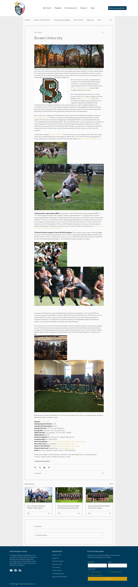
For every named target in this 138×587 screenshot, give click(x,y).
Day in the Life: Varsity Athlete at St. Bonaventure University (68, 507)
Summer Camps (57, 564)
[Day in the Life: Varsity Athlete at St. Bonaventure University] (69, 494)
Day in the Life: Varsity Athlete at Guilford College (99, 507)
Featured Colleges (57, 561)
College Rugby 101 (58, 573)
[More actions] (102, 32)
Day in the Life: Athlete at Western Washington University (36, 507)
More (99, 20)
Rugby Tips (90, 20)
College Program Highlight (62, 20)
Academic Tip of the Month (42, 20)
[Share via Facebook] (35, 467)
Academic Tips (56, 555)
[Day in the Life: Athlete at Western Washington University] (38, 494)
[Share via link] (49, 467)
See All (111, 484)
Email (110, 562)
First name (91, 562)
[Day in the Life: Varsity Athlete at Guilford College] (99, 494)
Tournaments (56, 567)
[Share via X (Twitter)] (40, 467)
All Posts (27, 20)
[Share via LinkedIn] (44, 467)
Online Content (78, 20)
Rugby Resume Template (59, 577)
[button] (111, 20)
